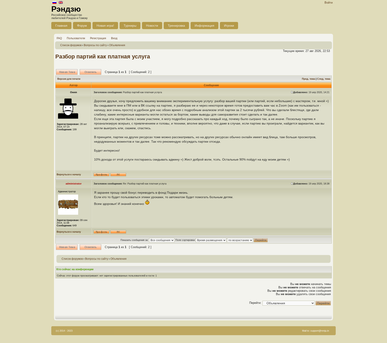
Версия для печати (68, 78)
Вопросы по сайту (95, 45)
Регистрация (98, 38)
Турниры (130, 25)
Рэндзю (66, 8)
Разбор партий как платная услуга (102, 56)
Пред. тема (308, 78)
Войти (329, 2)
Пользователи (76, 38)
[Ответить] (90, 72)
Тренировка (176, 25)
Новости (152, 25)
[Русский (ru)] (54, 2)
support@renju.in (319, 330)
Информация (204, 25)
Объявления (117, 45)
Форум (82, 25)
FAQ (59, 38)
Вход (114, 38)
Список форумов (71, 45)
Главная (61, 25)
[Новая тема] (66, 72)
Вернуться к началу (69, 174)
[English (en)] (61, 2)
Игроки (229, 25)
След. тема (323, 78)
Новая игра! (105, 25)
